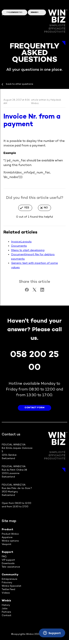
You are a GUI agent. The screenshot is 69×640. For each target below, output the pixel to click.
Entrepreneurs (9, 579)
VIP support (8, 560)
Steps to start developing (27, 250)
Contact (6, 615)
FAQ (4, 556)
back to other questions (19, 84)
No (46, 207)
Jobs (4, 608)
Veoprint (6, 544)
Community (10, 574)
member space (35, 12)
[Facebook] (27, 290)
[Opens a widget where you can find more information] (52, 633)
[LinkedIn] (42, 290)
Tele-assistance (11, 567)
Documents (19, 245)
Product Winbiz (10, 534)
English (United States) (14, 12)
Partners (6, 612)
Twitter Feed (8, 589)
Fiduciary (7, 582)
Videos (6, 593)
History (6, 605)
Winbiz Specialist (11, 586)
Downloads (8, 563)
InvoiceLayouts (21, 241)
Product (7, 529)
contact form (34, 408)
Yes (26, 207)
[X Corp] (34, 290)
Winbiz (6, 600)
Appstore (7, 537)
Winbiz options (10, 541)
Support (7, 552)
